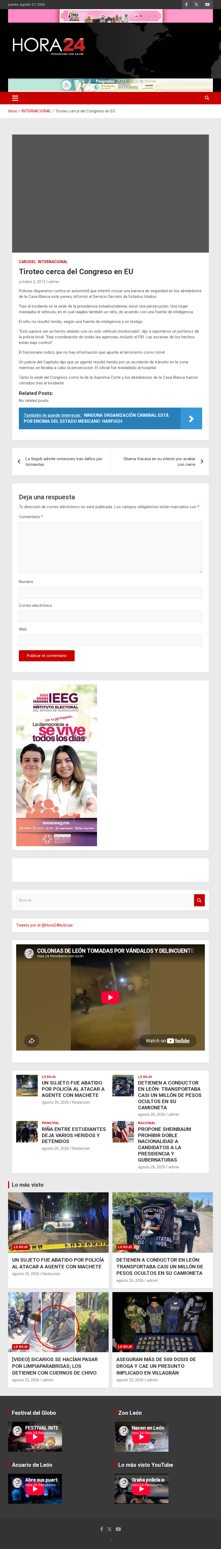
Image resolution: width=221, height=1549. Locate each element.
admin (54, 282)
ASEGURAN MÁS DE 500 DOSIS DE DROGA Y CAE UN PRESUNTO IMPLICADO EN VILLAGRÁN (156, 1366)
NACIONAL (147, 1123)
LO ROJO (49, 1077)
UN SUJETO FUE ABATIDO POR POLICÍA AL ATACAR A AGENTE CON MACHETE (73, 1089)
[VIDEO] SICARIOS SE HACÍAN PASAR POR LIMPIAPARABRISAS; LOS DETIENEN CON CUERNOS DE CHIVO (55, 1366)
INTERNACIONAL (53, 262)
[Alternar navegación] (15, 98)
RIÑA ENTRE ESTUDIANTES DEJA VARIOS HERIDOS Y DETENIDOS (74, 1135)
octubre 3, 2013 (32, 282)
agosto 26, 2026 (55, 1102)
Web (23, 629)
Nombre (26, 581)
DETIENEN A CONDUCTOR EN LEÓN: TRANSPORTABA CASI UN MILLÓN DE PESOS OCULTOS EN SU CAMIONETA (170, 1095)
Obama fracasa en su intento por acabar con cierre (159, 461)
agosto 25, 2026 (25, 1380)
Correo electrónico (35, 605)
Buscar (199, 900)
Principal (50, 1123)
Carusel (27, 262)
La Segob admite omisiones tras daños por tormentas (64, 461)
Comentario (31, 516)
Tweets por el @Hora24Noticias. (45, 925)
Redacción (81, 1102)
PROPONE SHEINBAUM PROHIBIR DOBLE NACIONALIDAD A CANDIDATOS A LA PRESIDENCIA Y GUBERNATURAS (164, 1144)
